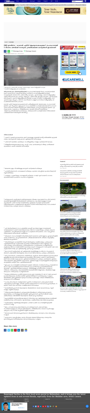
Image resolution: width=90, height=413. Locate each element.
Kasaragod (32, 1)
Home (17, 1)
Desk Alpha (7, 53)
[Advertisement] (43, 31)
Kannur (39, 1)
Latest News (24, 1)
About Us (26, 399)
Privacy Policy (69, 399)
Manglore (45, 1)
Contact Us (47, 399)
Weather (11, 42)
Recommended (64, 180)
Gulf (51, 1)
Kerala (56, 1)
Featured (62, 162)
